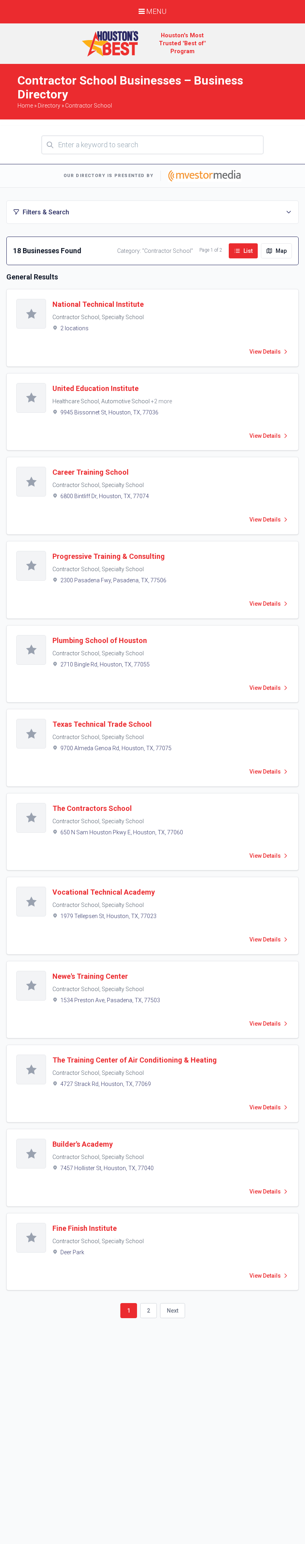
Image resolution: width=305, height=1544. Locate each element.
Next (172, 1310)
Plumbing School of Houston (99, 640)
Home (25, 105)
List (248, 251)
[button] (152, 212)
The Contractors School (92, 808)
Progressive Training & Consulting (108, 556)
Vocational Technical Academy (103, 892)
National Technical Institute (98, 304)
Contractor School (88, 105)
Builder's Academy (82, 1144)
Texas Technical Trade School (102, 724)
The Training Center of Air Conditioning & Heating (134, 1060)
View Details (265, 351)
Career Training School (90, 472)
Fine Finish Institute (84, 1228)
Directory (49, 105)
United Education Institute (95, 388)
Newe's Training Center (90, 976)
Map (281, 251)
